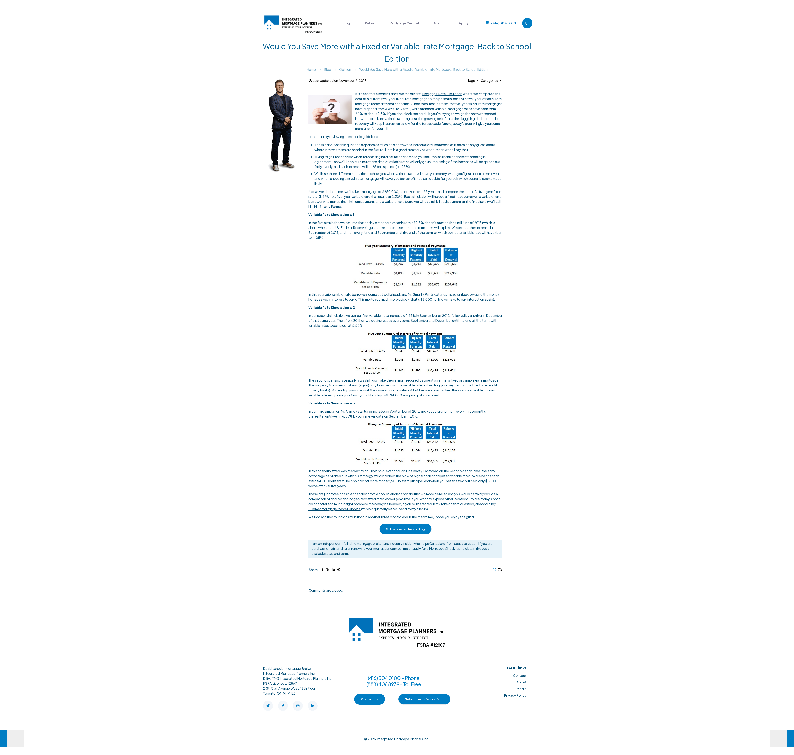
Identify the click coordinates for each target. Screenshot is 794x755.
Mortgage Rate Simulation (442, 94)
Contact (519, 675)
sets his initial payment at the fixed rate (457, 201)
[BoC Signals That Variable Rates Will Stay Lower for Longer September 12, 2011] (782, 738)
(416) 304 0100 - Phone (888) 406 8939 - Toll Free (393, 681)
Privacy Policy (515, 695)
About (521, 682)
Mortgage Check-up (444, 548)
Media (521, 689)
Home (311, 69)
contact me (399, 548)
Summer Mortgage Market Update (334, 509)
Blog (327, 69)
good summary (410, 149)
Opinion (345, 69)
